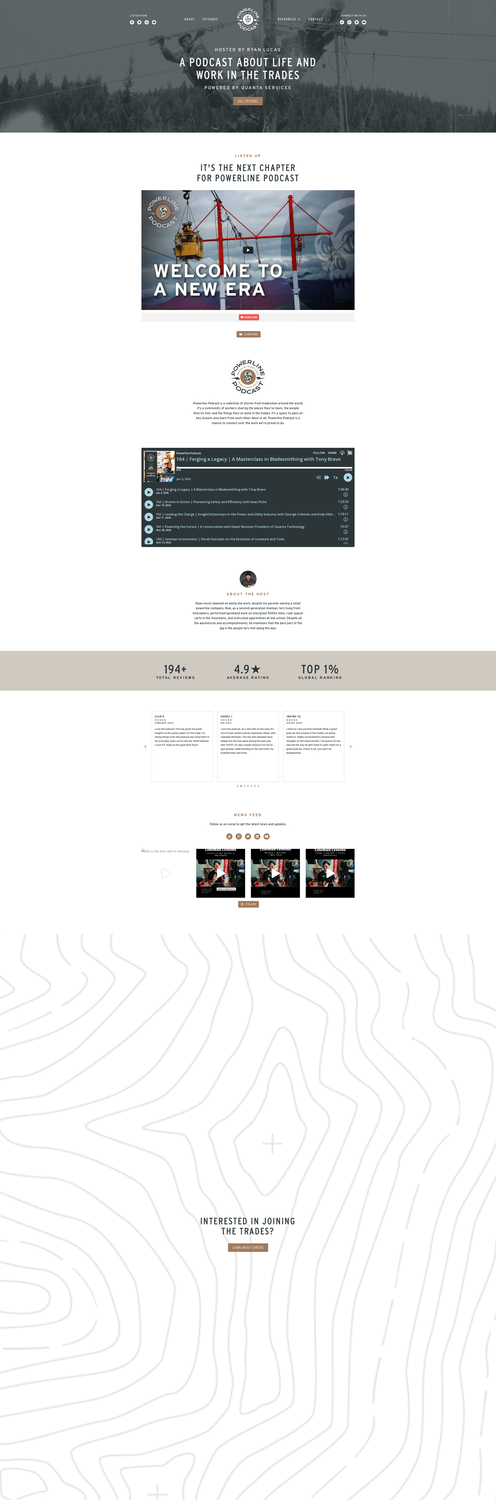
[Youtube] (154, 22)
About (189, 19)
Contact (315, 19)
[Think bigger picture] (330, 873)
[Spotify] (139, 22)
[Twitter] (248, 836)
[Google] (147, 22)
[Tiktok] (342, 22)
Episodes (210, 19)
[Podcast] (132, 22)
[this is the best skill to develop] (165, 873)
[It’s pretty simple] (275, 873)
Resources (287, 19)
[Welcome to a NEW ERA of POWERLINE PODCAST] (248, 250)
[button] (145, 747)
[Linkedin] (357, 22)
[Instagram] (349, 22)
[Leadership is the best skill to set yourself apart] (220, 873)
